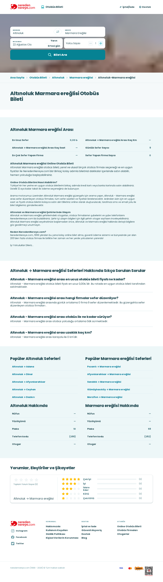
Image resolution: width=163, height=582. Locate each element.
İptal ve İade (89, 526)
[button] (127, 7)
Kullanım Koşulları (57, 530)
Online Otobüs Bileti (129, 526)
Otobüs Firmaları (127, 530)
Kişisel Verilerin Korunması (62, 537)
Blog (84, 537)
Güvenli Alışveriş (92, 530)
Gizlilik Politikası (55, 534)
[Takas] (58, 32)
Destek (146, 7)
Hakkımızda (53, 526)
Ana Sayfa (17, 77)
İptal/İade (129, 7)
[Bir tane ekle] (100, 43)
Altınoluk (58, 77)
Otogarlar (123, 534)
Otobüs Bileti (38, 77)
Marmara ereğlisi (81, 77)
